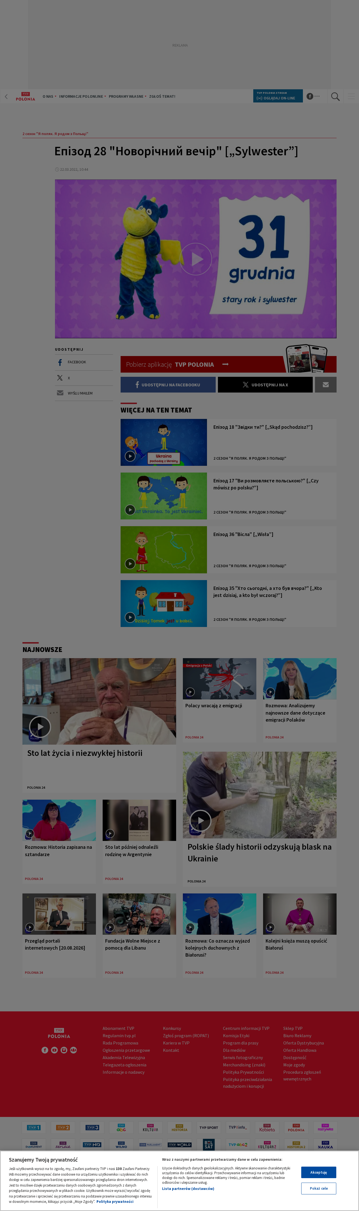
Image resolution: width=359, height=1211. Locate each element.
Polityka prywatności (115, 1201)
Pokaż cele (319, 1188)
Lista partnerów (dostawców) (188, 1188)
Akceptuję (318, 1172)
